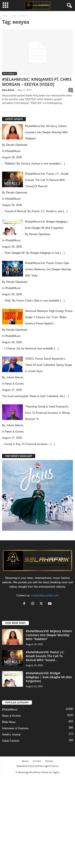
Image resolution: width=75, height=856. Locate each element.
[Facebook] (25, 604)
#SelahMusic (9, 73)
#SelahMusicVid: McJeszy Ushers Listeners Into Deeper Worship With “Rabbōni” (49, 635)
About (25, 761)
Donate (49, 761)
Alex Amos (8, 89)
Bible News (9, 722)
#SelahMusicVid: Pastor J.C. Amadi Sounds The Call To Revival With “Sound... (45, 656)
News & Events (14, 383)
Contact (37, 761)
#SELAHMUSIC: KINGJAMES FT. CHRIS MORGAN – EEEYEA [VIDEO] (36, 82)
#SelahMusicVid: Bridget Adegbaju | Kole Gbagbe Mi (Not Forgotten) (49, 677)
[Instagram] (33, 604)
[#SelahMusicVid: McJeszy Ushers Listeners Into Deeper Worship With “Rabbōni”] (12, 637)
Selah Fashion (10, 740)
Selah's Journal (11, 734)
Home (5, 15)
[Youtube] (50, 604)
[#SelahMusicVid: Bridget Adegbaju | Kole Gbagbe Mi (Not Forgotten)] (12, 679)
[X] (42, 604)
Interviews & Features (15, 728)
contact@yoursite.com (45, 595)
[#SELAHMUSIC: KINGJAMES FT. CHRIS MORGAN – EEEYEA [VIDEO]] (37, 52)
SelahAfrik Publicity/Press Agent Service (37, 766)
